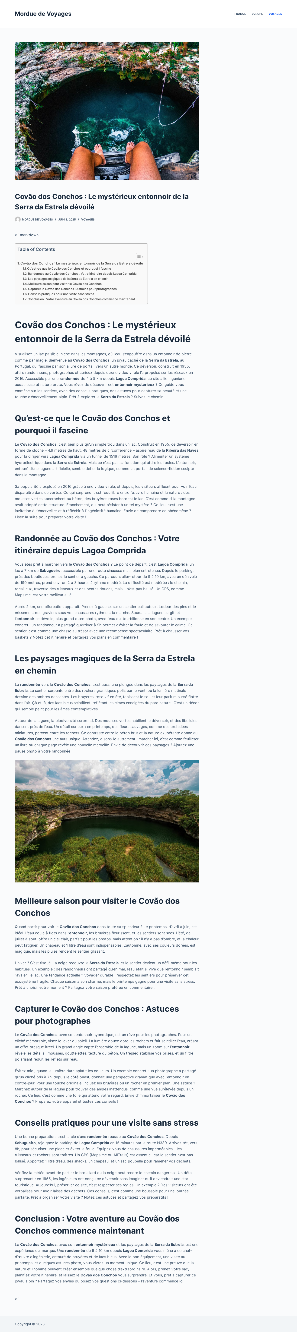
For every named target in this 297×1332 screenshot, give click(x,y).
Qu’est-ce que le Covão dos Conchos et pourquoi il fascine (69, 268)
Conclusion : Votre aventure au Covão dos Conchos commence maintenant (81, 299)
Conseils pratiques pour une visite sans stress (61, 294)
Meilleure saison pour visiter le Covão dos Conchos (65, 284)
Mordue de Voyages (43, 13)
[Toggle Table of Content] (137, 257)
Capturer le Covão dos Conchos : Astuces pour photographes (72, 289)
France (240, 14)
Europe (257, 14)
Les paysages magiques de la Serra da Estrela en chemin (68, 278)
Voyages (275, 14)
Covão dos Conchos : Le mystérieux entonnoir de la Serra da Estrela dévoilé (81, 263)
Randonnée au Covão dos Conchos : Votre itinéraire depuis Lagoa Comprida (82, 273)
